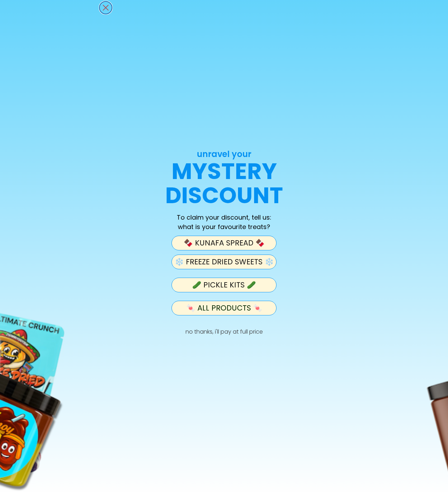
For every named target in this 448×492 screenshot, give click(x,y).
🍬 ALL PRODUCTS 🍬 (224, 308)
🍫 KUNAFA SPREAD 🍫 (224, 243)
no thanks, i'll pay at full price (224, 332)
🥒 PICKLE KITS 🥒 (224, 285)
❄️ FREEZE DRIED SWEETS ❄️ (224, 262)
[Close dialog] (105, 7)
